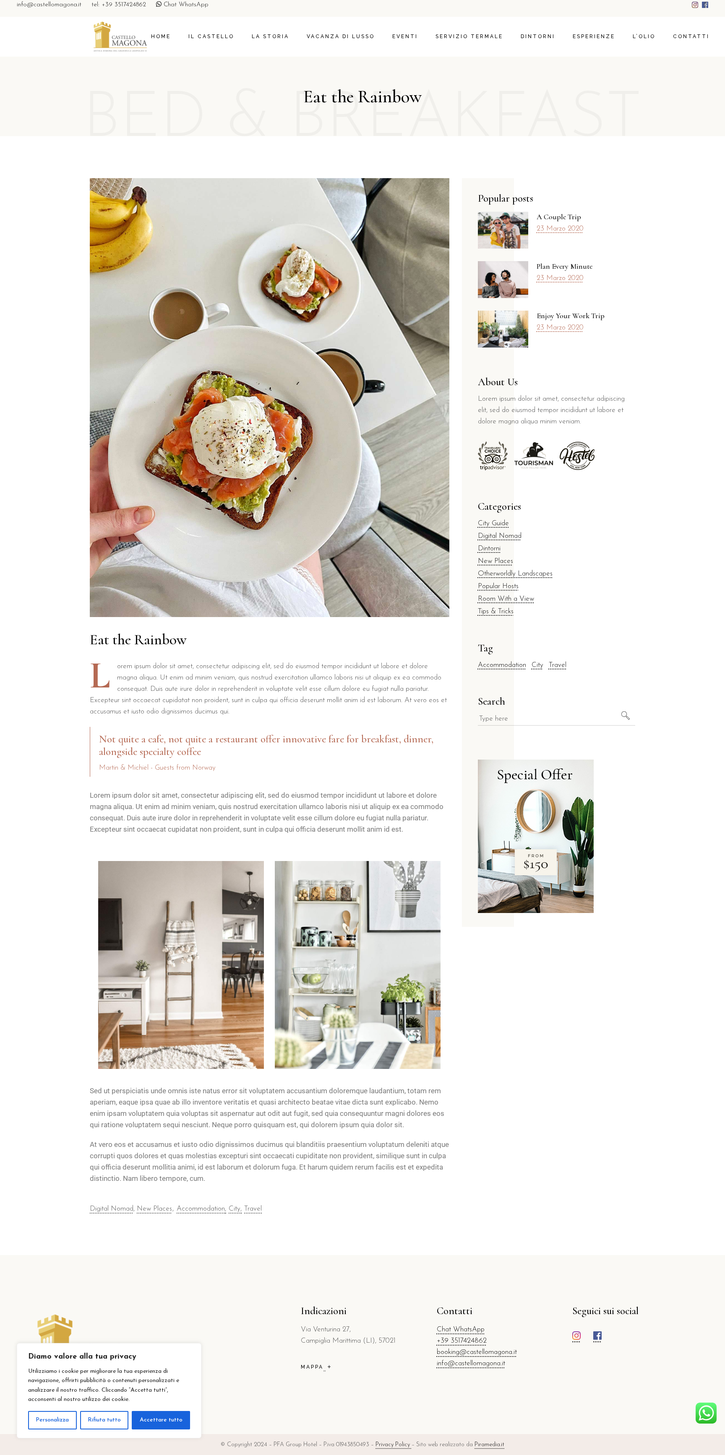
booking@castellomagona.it (477, 1352)
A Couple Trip (559, 216)
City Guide (493, 523)
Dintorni (489, 548)
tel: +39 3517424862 (118, 5)
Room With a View (506, 598)
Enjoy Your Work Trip (571, 315)
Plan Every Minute (564, 266)
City (234, 1208)
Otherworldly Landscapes (515, 573)
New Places (154, 1208)
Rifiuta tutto (104, 1420)
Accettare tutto (161, 1420)
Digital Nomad (111, 1208)
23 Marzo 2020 (560, 228)
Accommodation (201, 1208)
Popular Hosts (498, 586)
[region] (109, 1390)
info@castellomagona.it (49, 5)
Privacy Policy (394, 1445)
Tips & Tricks (496, 611)
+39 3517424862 (462, 1340)
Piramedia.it (489, 1445)
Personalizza (52, 1420)
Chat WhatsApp (185, 5)
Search (491, 701)
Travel (253, 1208)
